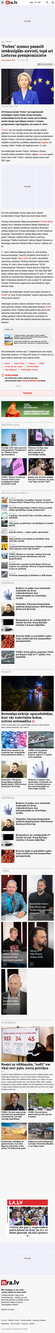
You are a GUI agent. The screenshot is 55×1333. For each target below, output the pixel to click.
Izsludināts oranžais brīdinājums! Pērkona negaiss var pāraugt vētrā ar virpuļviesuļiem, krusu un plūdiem (31, 566)
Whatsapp (36, 381)
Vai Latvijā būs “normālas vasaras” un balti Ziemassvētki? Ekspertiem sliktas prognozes (31, 501)
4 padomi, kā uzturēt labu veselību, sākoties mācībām (30, 516)
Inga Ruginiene (10, 369)
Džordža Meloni (46, 221)
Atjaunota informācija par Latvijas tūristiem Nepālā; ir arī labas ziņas (40, 1143)
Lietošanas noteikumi (39, 1320)
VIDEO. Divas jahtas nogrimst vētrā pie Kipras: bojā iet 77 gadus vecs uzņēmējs (34, 654)
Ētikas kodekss (15, 1324)
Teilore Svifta (23, 258)
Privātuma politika (25, 1320)
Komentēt (27, 393)
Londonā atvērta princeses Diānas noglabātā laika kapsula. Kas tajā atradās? (31, 547)
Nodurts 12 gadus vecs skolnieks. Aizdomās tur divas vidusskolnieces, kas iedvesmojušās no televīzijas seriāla (33, 593)
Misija (17, 1320)
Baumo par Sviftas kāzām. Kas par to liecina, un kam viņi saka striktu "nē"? (41, 479)
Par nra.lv (4, 1320)
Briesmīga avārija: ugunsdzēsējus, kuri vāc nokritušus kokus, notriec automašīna (27, 717)
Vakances (25, 1324)
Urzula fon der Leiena (12, 366)
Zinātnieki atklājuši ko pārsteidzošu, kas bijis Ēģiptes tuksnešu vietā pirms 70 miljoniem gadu (31, 342)
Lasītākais (7, 582)
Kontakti (31, 1324)
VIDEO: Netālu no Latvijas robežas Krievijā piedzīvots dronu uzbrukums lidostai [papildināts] (30, 556)
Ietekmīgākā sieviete (28, 369)
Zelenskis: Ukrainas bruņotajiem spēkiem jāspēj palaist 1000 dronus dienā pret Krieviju (34, 606)
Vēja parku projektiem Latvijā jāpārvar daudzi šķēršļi (31, 524)
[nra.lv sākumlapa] (11, 2)
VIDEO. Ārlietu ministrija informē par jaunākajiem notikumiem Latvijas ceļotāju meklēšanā (13, 1115)
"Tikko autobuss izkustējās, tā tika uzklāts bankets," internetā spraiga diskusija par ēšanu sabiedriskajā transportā (31, 336)
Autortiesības (5, 1324)
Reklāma (11, 1320)
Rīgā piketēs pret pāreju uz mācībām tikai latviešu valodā (29, 540)
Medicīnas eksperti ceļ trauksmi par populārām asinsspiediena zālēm (13, 752)
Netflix (4, 295)
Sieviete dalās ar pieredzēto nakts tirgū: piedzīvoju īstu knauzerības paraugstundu (34, 638)
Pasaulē (8, 41)
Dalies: (18, 386)
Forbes (5, 130)
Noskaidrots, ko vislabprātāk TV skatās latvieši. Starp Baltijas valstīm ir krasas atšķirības (33, 622)
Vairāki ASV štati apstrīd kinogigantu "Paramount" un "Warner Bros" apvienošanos (14, 451)
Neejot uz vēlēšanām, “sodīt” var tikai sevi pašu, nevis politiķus (26, 1066)
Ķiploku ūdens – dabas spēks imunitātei (28, 532)
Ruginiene (45, 142)
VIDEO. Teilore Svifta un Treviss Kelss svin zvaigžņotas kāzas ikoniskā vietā (13, 480)
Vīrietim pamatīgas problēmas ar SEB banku (30, 575)
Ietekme (30, 363)
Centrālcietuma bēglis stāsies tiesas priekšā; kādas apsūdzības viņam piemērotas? (30, 509)
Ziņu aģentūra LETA (8, 60)
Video (5, 870)
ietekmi (49, 307)
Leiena (41, 154)
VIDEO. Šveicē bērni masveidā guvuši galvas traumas (40, 1114)
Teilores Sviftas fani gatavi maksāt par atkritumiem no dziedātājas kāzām (38, 451)
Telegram (25, 381)
